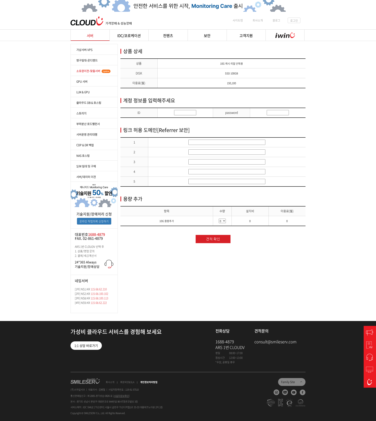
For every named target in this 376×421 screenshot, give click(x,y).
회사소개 (258, 20)
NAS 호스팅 (83, 155)
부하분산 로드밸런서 (88, 124)
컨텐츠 (168, 35)
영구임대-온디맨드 (87, 60)
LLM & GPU (83, 92)
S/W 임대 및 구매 (86, 166)
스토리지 (81, 113)
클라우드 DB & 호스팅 (88, 103)
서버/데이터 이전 (86, 177)
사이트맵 (238, 20)
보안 (207, 35)
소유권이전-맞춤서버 (92, 71)
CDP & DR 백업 (85, 145)
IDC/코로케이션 (129, 35)
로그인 (294, 20)
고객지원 (246, 35)
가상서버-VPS (84, 50)
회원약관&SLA (127, 382)
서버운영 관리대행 (86, 134)
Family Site (288, 382)
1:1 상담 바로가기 (86, 345)
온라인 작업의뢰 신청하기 (94, 221)
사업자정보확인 (121, 396)
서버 (90, 35)
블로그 (276, 20)
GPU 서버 (82, 81)
